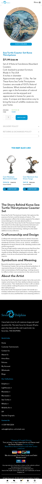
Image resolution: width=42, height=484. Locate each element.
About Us (4, 355)
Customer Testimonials (10, 347)
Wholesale (5, 370)
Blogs (3, 374)
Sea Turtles (5, 400)
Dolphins (4, 384)
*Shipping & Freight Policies (21, 440)
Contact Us (5, 351)
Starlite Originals (8, 416)
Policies (4, 362)
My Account (5, 366)
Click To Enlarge (21, 44)
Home (3, 343)
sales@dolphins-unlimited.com (13, 429)
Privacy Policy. (28, 444)
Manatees (5, 392)
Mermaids (5, 396)
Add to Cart (12, 189)
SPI (2, 412)
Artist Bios (5, 358)
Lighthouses (5, 388)
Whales (4, 404)
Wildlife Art (5, 408)
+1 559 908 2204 (7, 425)
